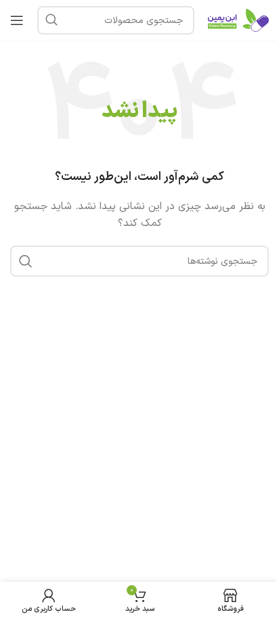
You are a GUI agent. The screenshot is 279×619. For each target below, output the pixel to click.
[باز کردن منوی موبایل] (16, 20)
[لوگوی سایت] (238, 20)
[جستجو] (51, 20)
